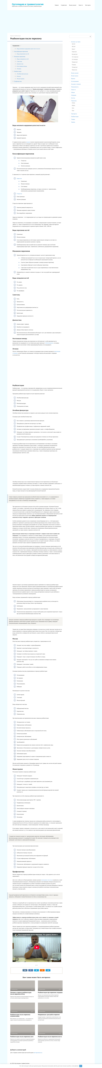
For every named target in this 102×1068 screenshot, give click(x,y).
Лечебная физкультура (22, 74)
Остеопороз (75, 59)
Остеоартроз (75, 57)
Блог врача (88, 5)
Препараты (74, 114)
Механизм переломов (19, 56)
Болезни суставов (75, 41)
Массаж (19, 76)
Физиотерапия (20, 78)
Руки (73, 110)
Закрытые (19, 178)
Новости (81, 5)
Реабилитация (17, 71)
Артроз (73, 46)
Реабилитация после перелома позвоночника (20, 1015)
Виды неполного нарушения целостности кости (28, 48)
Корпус (73, 105)
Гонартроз (74, 51)
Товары (73, 119)
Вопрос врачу (74, 76)
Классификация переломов (21, 51)
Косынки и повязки (76, 84)
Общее (73, 92)
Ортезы (73, 98)
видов (28, 142)
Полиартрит (75, 67)
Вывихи (73, 78)
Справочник (64, 5)
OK (80, 1066)
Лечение (19, 68)
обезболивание (49, 343)
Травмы (73, 122)
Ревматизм (74, 70)
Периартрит (75, 62)
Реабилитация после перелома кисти (50, 1037)
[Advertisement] (51, 21)
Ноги (73, 108)
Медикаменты (74, 87)
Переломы (74, 100)
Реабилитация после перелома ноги (21, 1037)
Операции (73, 95)
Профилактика (18, 81)
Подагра (74, 64)
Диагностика (20, 64)
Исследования (75, 81)
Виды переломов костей (23, 54)
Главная (57, 5)
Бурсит (73, 49)
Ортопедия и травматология (27, 4)
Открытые (19, 193)
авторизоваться (38, 1052)
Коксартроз (74, 54)
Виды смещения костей (23, 59)
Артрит (73, 44)
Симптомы (19, 61)
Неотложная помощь (22, 66)
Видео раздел (72, 5)
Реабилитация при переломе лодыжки (50, 992)
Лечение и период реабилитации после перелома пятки (20, 993)
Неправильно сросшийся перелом (49, 1014)
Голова (73, 103)
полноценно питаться (47, 880)
